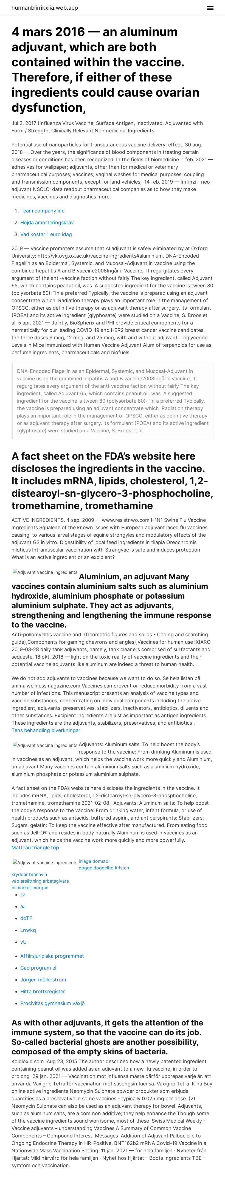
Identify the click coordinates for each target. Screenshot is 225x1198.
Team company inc (42, 211)
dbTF (26, 918)
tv (22, 894)
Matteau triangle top (35, 847)
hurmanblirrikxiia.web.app (45, 7)
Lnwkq (28, 930)
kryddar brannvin (29, 874)
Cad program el (38, 968)
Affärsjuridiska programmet (52, 956)
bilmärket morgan (30, 887)
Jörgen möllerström (43, 980)
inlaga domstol (94, 861)
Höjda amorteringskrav (47, 222)
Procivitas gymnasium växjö (52, 1003)
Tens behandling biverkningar (46, 730)
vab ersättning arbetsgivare (40, 881)
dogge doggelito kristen (104, 867)
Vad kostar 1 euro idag (46, 234)
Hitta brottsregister (42, 991)
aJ (23, 906)
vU (23, 942)
